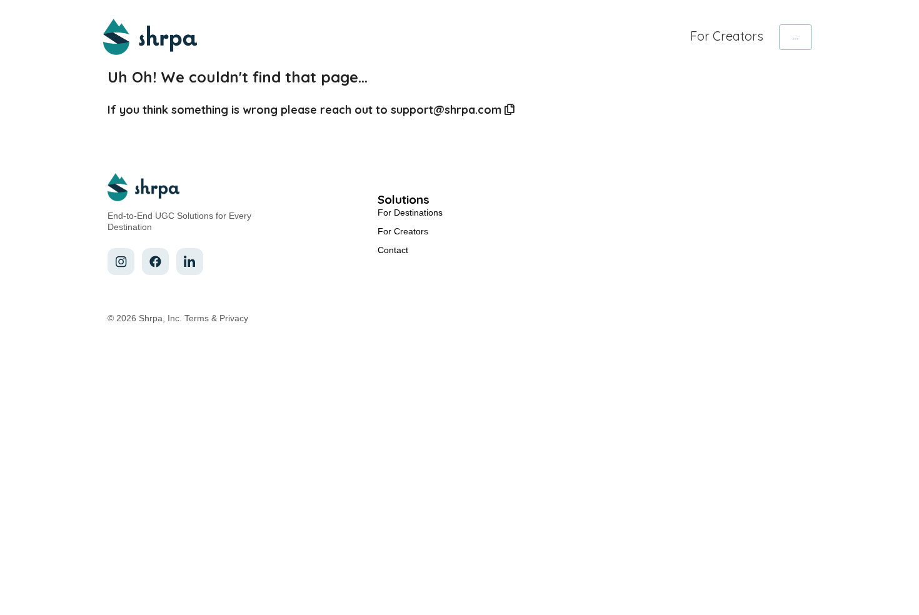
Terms (196, 318)
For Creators (726, 36)
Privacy (233, 318)
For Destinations (410, 213)
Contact (393, 250)
